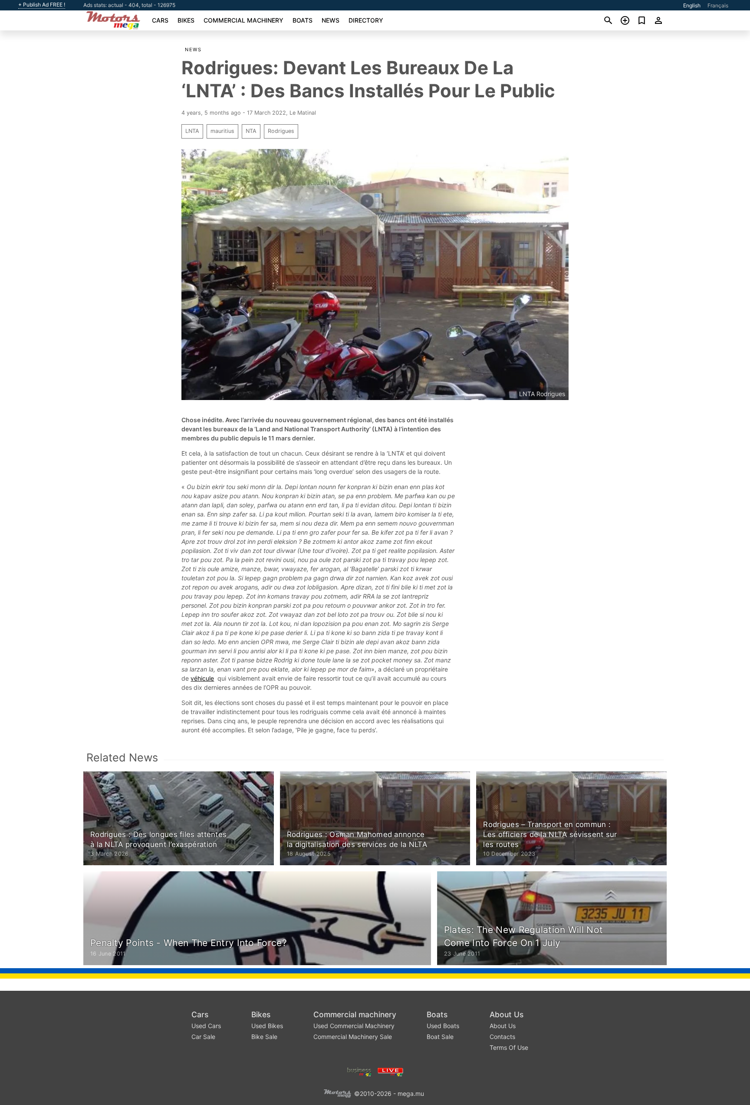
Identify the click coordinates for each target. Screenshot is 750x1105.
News (330, 20)
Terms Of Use (509, 1047)
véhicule (202, 678)
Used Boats (443, 1025)
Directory (366, 20)
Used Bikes (267, 1025)
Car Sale (203, 1036)
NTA (251, 131)
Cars (160, 20)
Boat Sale (440, 1036)
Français (717, 5)
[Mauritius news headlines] (390, 1071)
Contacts (502, 1036)
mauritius (222, 131)
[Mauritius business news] (359, 1071)
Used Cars (206, 1025)
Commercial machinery (243, 20)
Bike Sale (264, 1036)
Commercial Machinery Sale (352, 1036)
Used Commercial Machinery (354, 1025)
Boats (302, 20)
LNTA (192, 131)
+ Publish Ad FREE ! (41, 5)
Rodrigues (281, 131)
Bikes (186, 20)
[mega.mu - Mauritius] (337, 1093)
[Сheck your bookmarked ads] (641, 20)
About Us (506, 1014)
